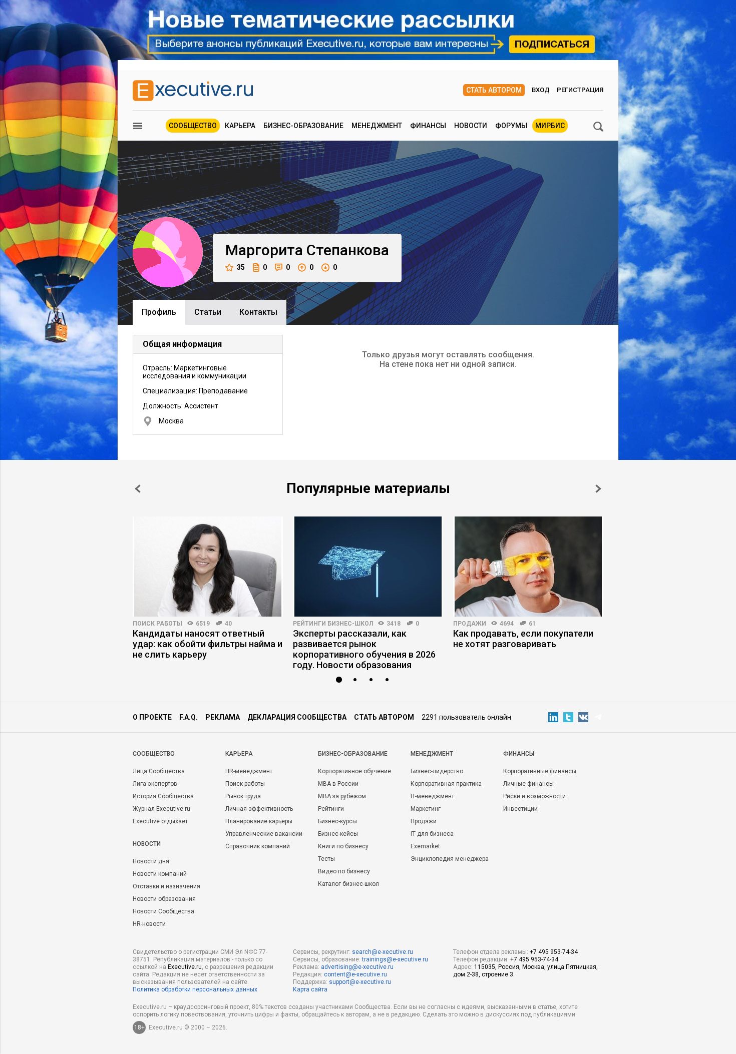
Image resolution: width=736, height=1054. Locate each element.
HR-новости (149, 923)
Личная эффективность (259, 808)
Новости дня (151, 861)
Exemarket (425, 846)
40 (228, 623)
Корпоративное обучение (354, 771)
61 (532, 623)
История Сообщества (163, 796)
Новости (470, 126)
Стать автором (494, 90)
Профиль (159, 312)
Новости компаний (160, 873)
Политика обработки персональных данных (195, 989)
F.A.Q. (188, 717)
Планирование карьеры (258, 821)
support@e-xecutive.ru (360, 981)
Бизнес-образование (303, 126)
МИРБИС (550, 126)
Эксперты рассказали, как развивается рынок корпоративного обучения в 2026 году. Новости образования (364, 649)
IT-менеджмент (432, 796)
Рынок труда (243, 796)
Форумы (511, 126)
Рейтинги (331, 808)
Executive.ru (185, 966)
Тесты (326, 858)
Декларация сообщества (296, 717)
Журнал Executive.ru (161, 808)
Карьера (240, 126)
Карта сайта (310, 989)
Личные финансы (528, 783)
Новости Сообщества (163, 911)
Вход (541, 90)
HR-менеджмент (248, 771)
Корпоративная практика (446, 783)
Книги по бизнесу (343, 846)
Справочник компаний (257, 846)
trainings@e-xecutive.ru (395, 959)
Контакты (258, 312)
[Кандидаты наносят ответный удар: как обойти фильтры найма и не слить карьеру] (208, 566)
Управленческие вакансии (263, 833)
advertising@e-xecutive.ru (357, 966)
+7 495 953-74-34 (554, 951)
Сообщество (193, 126)
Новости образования (164, 898)
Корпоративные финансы (539, 771)
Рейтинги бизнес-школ (333, 623)
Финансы (428, 126)
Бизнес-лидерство (437, 771)
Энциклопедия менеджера (450, 858)
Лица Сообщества (159, 771)
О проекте (152, 717)
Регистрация (580, 90)
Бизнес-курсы (337, 821)
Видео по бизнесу (344, 871)
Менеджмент (376, 126)
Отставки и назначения (166, 886)
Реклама (222, 717)
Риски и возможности (534, 796)
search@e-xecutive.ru (382, 951)
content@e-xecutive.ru (355, 974)
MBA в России (338, 783)
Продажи (469, 623)
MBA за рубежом (342, 796)
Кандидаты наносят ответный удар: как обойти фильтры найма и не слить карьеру (207, 644)
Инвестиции (520, 808)
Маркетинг (426, 808)
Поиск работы (157, 623)
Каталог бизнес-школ (348, 883)
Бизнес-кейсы (338, 833)
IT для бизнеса (432, 833)
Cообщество (154, 753)
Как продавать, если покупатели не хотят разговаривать (523, 638)
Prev (138, 488)
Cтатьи (207, 312)
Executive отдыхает (160, 821)
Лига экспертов (155, 783)
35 (241, 267)
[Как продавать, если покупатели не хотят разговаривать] (528, 566)
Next (598, 488)
